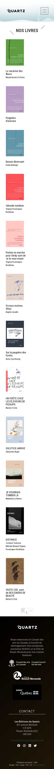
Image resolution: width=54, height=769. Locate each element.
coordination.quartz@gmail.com (27, 740)
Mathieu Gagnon (39, 765)
